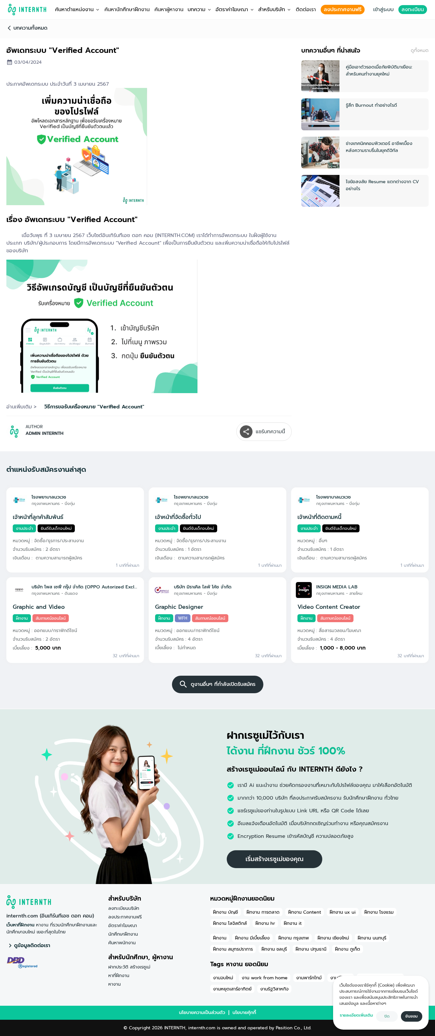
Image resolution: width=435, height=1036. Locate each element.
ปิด (386, 1016)
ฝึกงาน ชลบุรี (274, 949)
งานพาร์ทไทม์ (309, 977)
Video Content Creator (328, 607)
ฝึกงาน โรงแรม (379, 912)
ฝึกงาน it (293, 923)
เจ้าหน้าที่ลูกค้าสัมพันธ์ (38, 517)
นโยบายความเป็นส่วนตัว (202, 1012)
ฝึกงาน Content (304, 912)
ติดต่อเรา (306, 9)
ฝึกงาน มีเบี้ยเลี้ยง (252, 937)
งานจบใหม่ (223, 977)
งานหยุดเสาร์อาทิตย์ (232, 988)
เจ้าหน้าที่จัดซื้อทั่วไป (178, 517)
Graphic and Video (39, 607)
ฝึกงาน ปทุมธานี (311, 949)
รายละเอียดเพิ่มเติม (356, 1015)
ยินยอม (411, 1016)
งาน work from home (265, 977)
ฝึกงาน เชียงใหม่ (333, 937)
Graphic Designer (179, 607)
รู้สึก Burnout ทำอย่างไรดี (371, 105)
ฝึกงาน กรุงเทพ (293, 937)
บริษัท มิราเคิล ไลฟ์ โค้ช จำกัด (203, 586)
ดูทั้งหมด (420, 50)
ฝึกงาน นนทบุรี (372, 937)
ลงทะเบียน (413, 9)
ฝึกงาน (219, 937)
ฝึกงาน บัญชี (225, 912)
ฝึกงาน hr (265, 923)
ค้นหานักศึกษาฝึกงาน (127, 9)
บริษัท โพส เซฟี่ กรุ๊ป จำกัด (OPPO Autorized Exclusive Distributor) (85, 586)
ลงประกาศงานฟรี (342, 9)
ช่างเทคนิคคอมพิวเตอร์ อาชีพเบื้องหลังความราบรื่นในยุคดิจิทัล (379, 147)
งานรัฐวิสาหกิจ (274, 988)
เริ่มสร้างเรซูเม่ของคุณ (274, 859)
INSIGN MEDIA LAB (336, 586)
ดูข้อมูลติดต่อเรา (32, 945)
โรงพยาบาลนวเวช (49, 496)
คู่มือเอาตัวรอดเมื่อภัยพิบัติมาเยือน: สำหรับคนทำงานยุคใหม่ (379, 70)
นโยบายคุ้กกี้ (244, 1012)
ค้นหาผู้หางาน (168, 9)
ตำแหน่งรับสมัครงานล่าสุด (46, 469)
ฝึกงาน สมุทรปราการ (233, 949)
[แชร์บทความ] (246, 431)
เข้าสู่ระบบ (383, 9)
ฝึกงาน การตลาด (263, 912)
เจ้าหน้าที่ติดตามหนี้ (319, 517)
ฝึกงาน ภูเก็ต (347, 949)
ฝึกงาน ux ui (343, 912)
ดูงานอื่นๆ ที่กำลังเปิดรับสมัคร (223, 684)
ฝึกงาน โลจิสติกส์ (230, 923)
